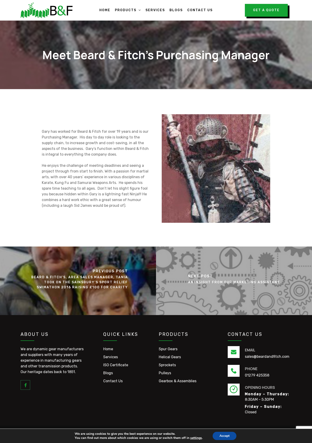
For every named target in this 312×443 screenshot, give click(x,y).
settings (196, 438)
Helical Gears (170, 357)
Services (110, 357)
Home (108, 349)
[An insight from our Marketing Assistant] (234, 281)
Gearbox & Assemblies (177, 381)
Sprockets (167, 365)
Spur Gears (168, 349)
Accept (224, 436)
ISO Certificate (115, 365)
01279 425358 (257, 375)
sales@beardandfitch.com (267, 356)
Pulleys (165, 373)
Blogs (108, 373)
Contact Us (113, 381)
